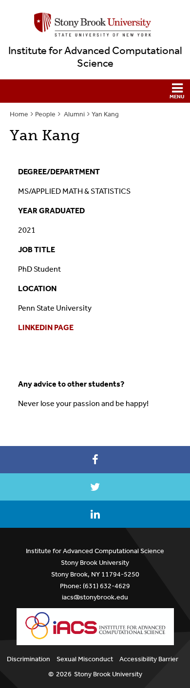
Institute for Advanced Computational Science (95, 57)
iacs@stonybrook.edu (95, 597)
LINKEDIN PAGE (46, 327)
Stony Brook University (108, 674)
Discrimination (28, 659)
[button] (95, 91)
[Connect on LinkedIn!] (95, 514)
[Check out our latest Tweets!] (95, 487)
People (45, 114)
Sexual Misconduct (85, 659)
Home (19, 114)
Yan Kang (105, 114)
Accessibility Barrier (148, 659)
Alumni (73, 114)
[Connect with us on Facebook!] (95, 459)
